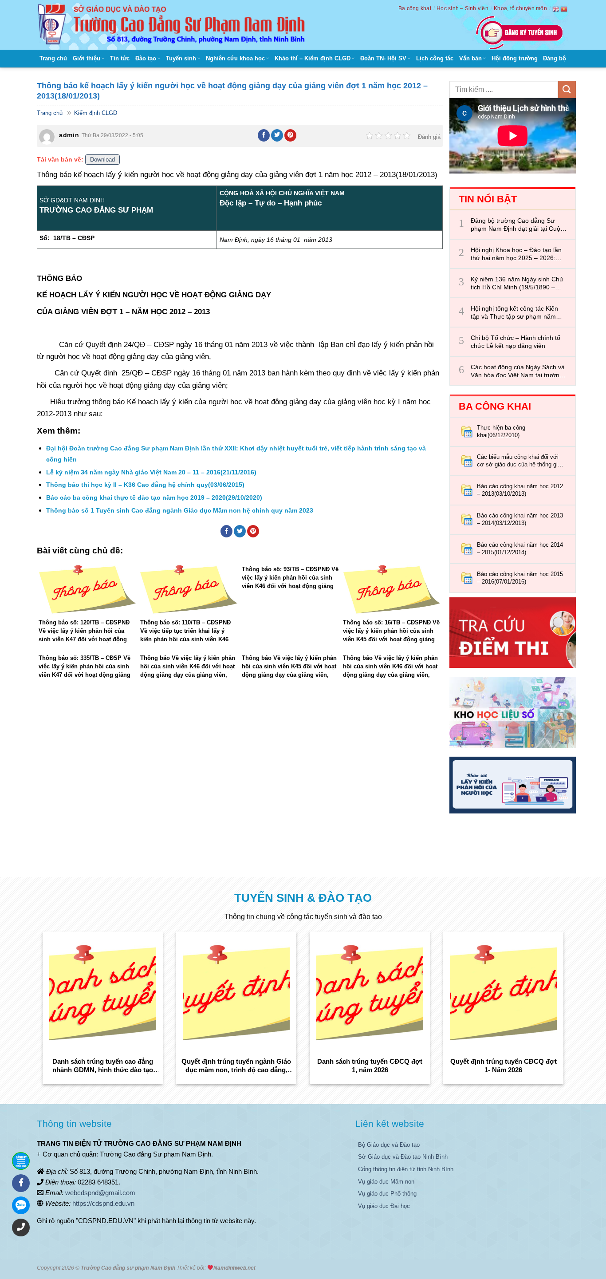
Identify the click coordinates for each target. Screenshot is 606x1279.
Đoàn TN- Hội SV (383, 58)
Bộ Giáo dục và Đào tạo (389, 1144)
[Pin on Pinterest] (290, 135)
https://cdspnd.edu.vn (103, 1203)
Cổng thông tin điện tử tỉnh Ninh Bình (405, 1169)
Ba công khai (414, 8)
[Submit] (567, 89)
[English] (556, 9)
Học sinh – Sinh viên (462, 8)
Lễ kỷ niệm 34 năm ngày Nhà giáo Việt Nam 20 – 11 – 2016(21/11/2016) (151, 472)
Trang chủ (53, 58)
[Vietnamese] (564, 9)
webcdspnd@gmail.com (100, 1192)
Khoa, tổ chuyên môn (520, 8)
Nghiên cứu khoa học (235, 58)
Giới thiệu (86, 58)
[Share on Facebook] (264, 135)
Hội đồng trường (515, 58)
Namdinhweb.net (234, 1268)
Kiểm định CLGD (95, 113)
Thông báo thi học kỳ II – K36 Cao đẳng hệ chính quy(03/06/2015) (145, 484)
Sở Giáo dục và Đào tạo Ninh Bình (403, 1156)
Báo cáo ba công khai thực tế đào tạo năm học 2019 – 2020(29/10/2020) (154, 497)
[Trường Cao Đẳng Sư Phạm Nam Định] (173, 25)
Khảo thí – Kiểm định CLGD (312, 58)
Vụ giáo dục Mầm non (386, 1181)
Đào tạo (145, 58)
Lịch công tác (434, 58)
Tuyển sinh (181, 58)
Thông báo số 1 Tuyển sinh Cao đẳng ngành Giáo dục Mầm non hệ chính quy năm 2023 (179, 510)
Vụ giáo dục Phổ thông (387, 1193)
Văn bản (470, 58)
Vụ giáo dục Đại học (384, 1206)
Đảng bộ (554, 58)
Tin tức (120, 58)
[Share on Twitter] (277, 135)
